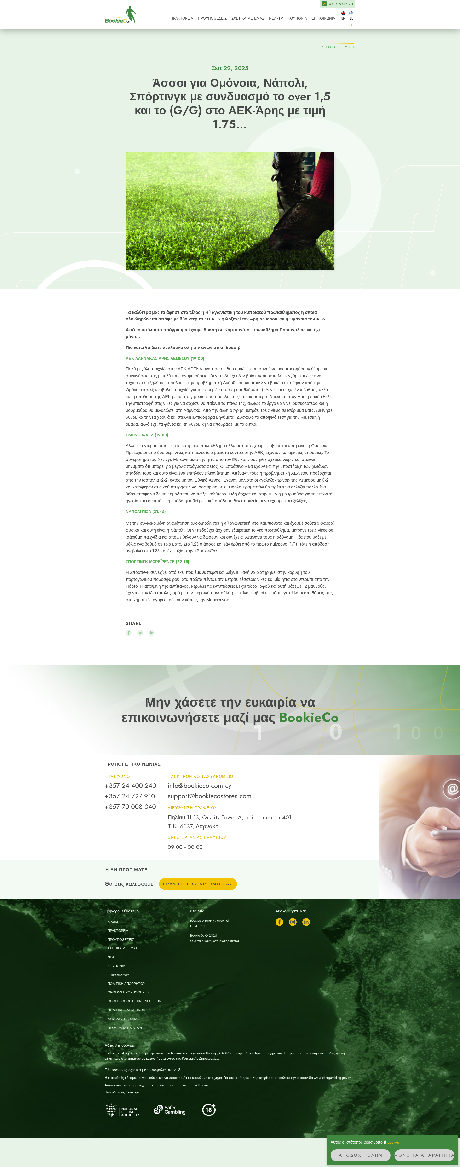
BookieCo (120, 14)
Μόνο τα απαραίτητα (424, 1155)
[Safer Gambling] (177, 1110)
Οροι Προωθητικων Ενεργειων (134, 1001)
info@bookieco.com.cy (199, 785)
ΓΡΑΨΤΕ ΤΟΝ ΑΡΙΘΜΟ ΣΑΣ (198, 884)
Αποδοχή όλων (361, 1155)
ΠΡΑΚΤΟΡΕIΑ (182, 18)
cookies (393, 1142)
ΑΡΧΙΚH (114, 921)
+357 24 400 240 (130, 785)
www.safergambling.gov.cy (332, 1077)
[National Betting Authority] (129, 1110)
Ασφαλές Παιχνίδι (123, 1019)
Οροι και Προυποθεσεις (129, 992)
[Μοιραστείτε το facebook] (129, 633)
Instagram (293, 922)
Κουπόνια (297, 18)
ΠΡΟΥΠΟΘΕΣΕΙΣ (212, 18)
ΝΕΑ (111, 957)
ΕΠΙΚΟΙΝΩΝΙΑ (323, 18)
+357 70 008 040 (130, 806)
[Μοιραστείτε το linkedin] (152, 633)
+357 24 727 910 (130, 796)
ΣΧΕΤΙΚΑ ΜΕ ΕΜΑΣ (247, 18)
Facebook (279, 922)
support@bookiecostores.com (210, 796)
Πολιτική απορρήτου (126, 983)
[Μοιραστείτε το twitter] (140, 633)
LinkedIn (306, 922)
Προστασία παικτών (125, 1027)
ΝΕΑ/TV (276, 18)
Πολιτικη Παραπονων (126, 1010)
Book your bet (340, 3)
